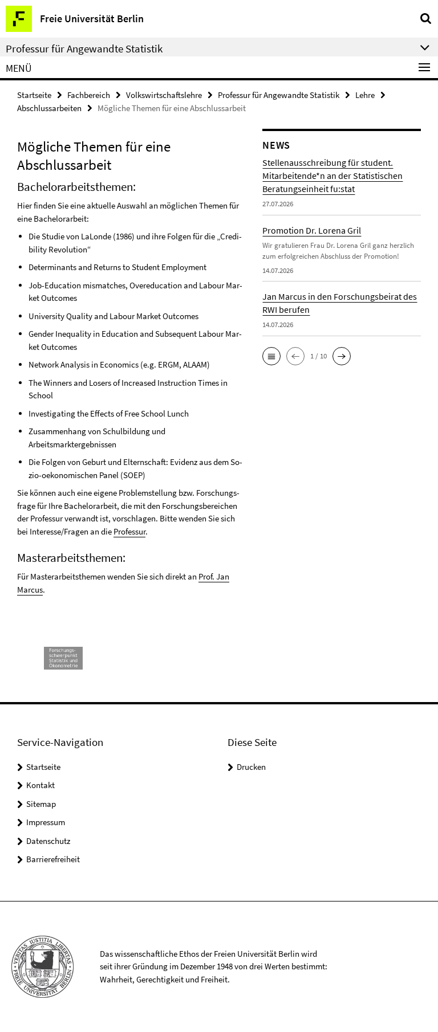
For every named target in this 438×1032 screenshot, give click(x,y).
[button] (271, 356)
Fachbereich (88, 94)
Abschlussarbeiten (49, 108)
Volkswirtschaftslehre (164, 94)
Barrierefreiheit (53, 859)
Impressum (45, 822)
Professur (129, 531)
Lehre (365, 94)
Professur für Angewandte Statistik (278, 94)
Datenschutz (48, 840)
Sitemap (41, 803)
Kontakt (40, 785)
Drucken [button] (251, 766)
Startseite (34, 94)
